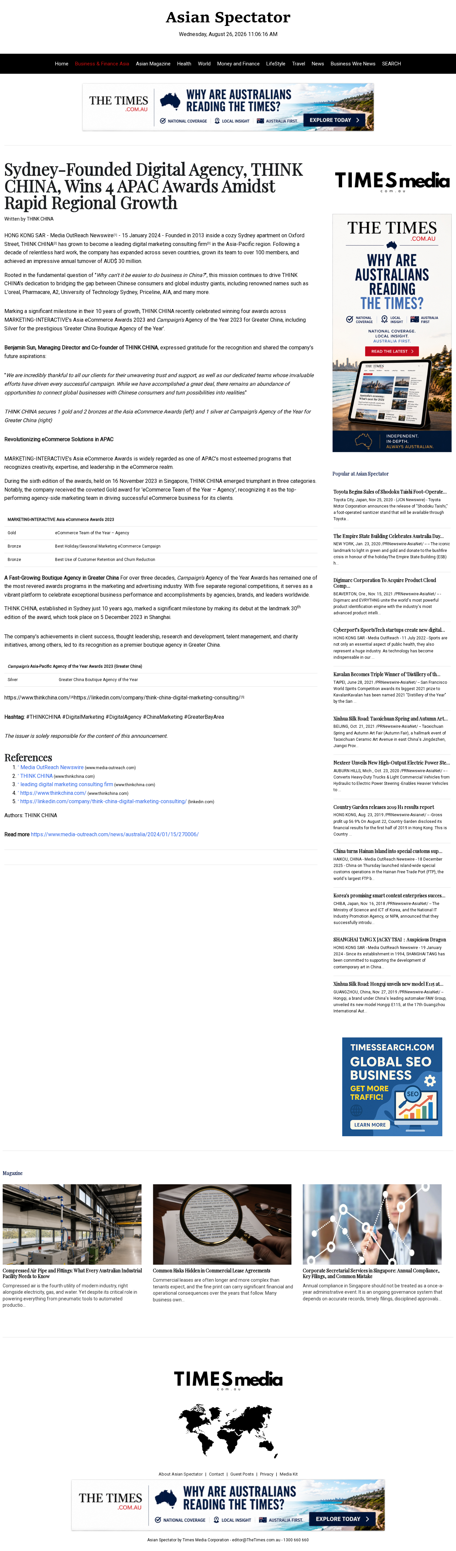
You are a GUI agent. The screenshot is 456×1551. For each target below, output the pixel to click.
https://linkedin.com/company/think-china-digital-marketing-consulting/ (157, 697)
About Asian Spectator (181, 1474)
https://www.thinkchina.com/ (37, 697)
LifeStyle (275, 64)
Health (184, 64)
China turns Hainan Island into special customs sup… (387, 851)
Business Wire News (353, 64)
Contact (216, 1474)
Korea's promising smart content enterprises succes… (389, 895)
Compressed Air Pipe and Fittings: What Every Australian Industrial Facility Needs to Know (72, 1273)
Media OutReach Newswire (81, 235)
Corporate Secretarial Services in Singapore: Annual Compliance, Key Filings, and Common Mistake (371, 1273)
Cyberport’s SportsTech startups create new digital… (389, 630)
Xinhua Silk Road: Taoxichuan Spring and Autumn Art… (390, 718)
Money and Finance (238, 64)
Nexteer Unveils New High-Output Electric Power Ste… (391, 762)
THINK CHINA (37, 244)
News (318, 64)
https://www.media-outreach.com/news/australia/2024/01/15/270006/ (115, 834)
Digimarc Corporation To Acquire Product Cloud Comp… (384, 583)
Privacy (266, 1474)
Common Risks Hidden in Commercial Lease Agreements (211, 1270)
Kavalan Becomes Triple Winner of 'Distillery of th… (386, 674)
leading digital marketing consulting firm (160, 244)
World (204, 64)
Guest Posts (242, 1474)
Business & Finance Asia (102, 64)
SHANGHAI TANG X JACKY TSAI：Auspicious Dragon (389, 939)
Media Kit (289, 1474)
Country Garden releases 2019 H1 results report (383, 807)
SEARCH (391, 64)
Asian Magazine (153, 64)
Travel (298, 64)
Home (61, 64)
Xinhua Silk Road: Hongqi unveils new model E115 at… (388, 984)
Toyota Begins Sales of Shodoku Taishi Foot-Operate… (390, 492)
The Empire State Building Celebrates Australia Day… (388, 536)
